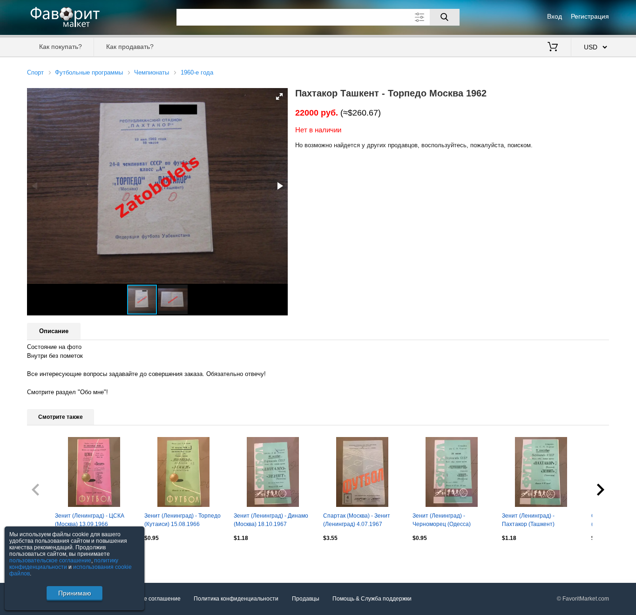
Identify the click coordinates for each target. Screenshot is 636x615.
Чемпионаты (151, 72)
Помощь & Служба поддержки (372, 598)
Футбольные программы (89, 72)
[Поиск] (445, 17)
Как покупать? (60, 46)
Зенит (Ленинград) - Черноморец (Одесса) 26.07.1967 (442, 520)
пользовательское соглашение (50, 560)
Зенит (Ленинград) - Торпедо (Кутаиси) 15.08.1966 (182, 519)
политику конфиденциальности (63, 563)
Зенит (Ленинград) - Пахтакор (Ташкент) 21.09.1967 (528, 520)
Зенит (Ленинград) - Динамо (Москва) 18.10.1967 (271, 519)
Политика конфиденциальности (236, 598)
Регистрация (590, 16)
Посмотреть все (48, 558)
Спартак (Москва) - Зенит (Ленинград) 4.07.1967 (356, 519)
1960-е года (197, 72)
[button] (279, 96)
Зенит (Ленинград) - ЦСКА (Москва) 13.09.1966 (89, 519)
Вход (554, 16)
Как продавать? (130, 46)
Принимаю (74, 593)
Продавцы (305, 598)
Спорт (35, 72)
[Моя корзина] (552, 47)
